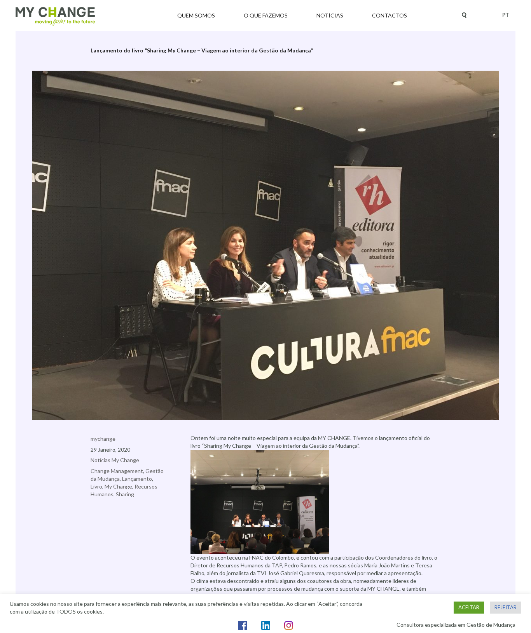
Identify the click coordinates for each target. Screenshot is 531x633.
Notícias (329, 15)
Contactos (389, 15)
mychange (103, 438)
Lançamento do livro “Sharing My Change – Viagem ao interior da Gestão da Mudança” (202, 50)
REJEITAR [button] (505, 607)
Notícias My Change (115, 460)
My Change (118, 486)
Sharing (125, 494)
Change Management (117, 471)
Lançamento (137, 478)
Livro (96, 486)
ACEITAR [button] (468, 607)
